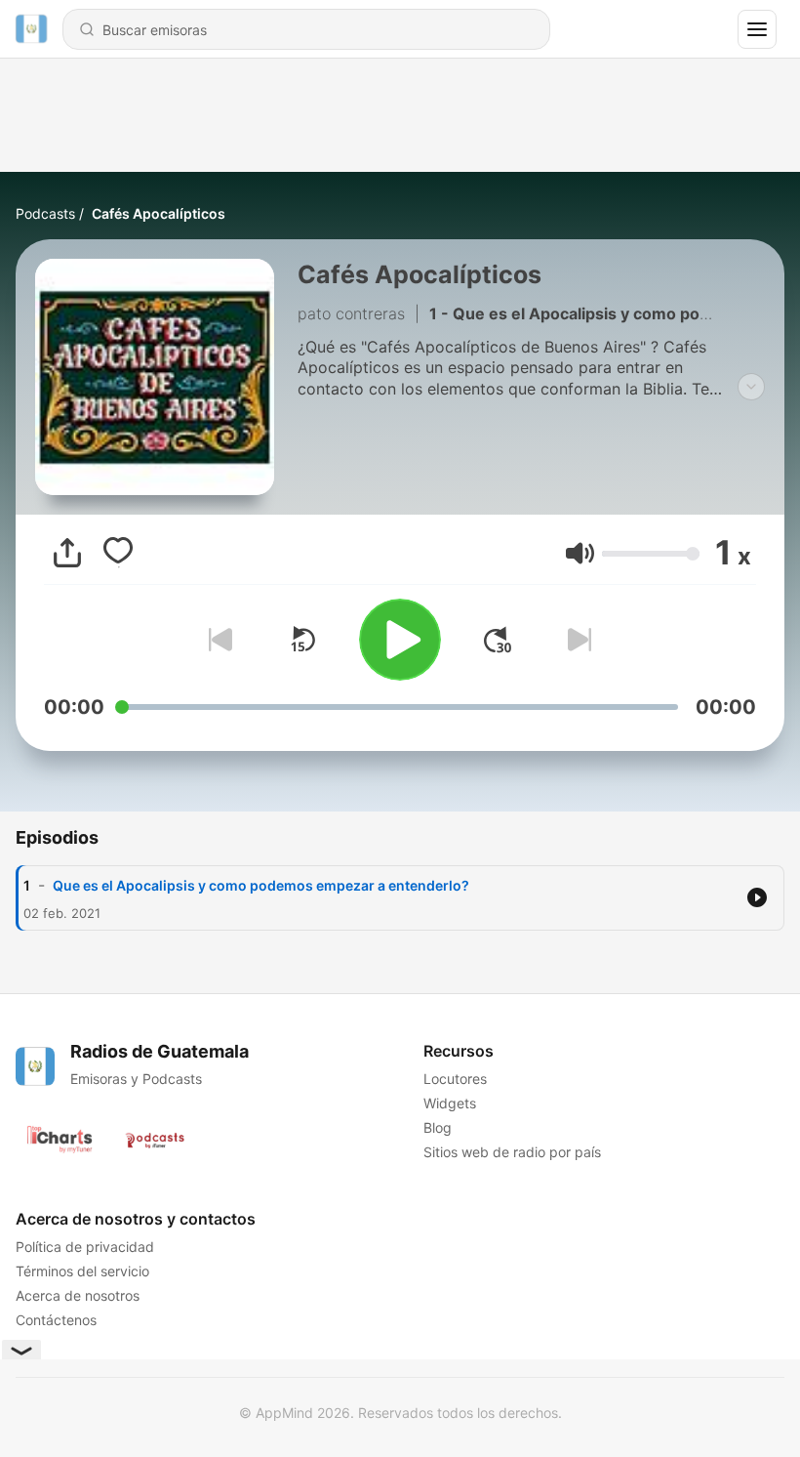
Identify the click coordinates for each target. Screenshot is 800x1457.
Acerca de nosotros (78, 1295)
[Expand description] (751, 386)
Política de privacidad (85, 1246)
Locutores (455, 1078)
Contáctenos (56, 1319)
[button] (580, 553)
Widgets (449, 1103)
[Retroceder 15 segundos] (302, 639)
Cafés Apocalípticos (158, 213)
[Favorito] (118, 552)
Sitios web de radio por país (512, 1152)
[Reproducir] (400, 640)
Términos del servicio (82, 1271)
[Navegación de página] (757, 29)
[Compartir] (67, 552)
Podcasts (45, 213)
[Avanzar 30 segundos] (497, 639)
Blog (437, 1127)
